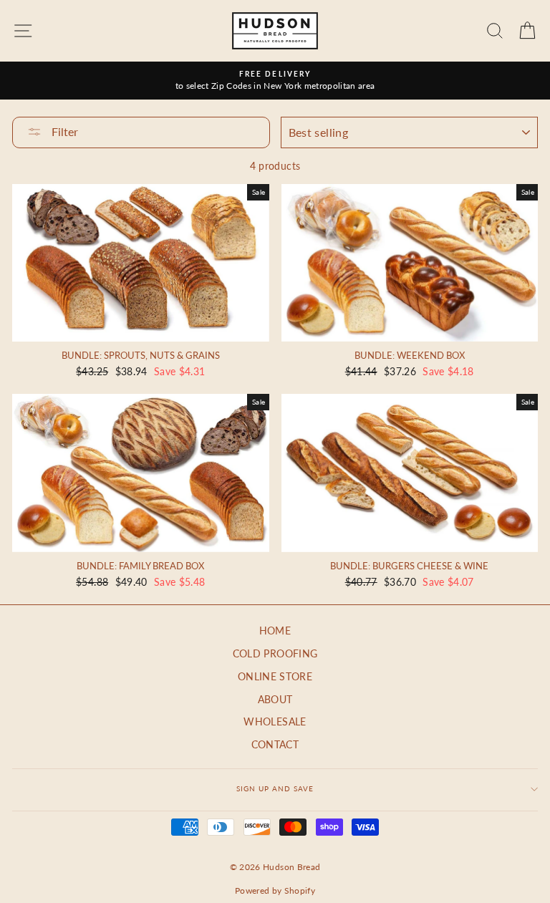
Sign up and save (275, 788)
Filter (63, 131)
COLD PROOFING (275, 654)
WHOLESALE (274, 722)
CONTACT (275, 744)
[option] (275, 80)
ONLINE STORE (275, 676)
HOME (275, 631)
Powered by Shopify (275, 890)
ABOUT (275, 699)
